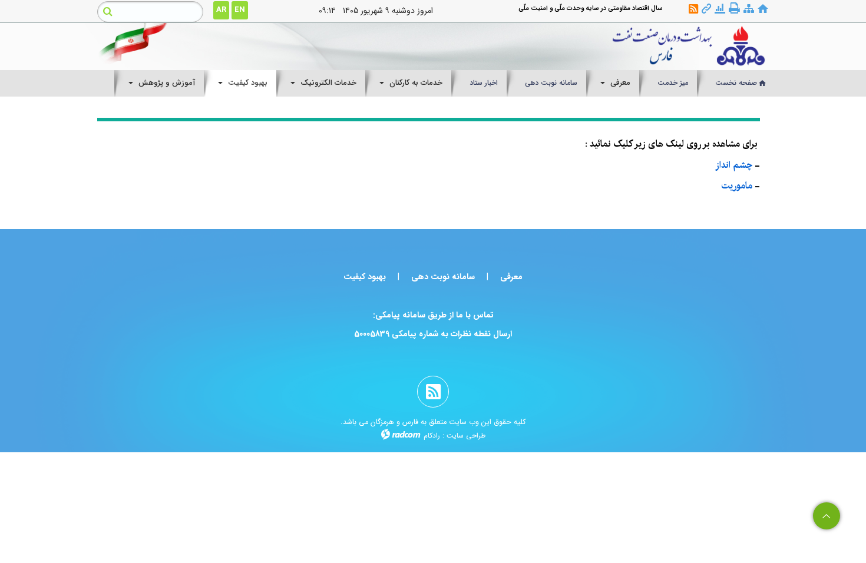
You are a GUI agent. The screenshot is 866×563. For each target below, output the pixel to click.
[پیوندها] (706, 9)
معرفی (511, 276)
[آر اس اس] (693, 9)
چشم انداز (733, 165)
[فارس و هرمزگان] (519, 46)
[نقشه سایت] (748, 9)
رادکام (432, 435)
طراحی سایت (466, 435)
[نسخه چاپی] (734, 8)
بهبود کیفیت (364, 276)
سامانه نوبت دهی (443, 276)
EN (239, 10)
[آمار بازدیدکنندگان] (720, 9)
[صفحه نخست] (763, 9)
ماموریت (737, 186)
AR (221, 10)
